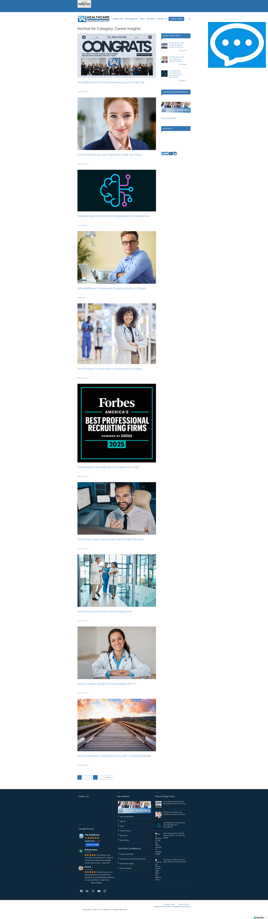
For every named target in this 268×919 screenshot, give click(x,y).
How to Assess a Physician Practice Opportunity (104, 611)
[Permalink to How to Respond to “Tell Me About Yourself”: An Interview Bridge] (116, 750)
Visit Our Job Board (126, 817)
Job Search (124, 835)
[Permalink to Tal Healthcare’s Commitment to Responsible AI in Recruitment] (116, 211)
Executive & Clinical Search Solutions (133, 859)
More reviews (96, 883)
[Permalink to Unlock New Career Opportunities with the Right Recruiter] (116, 534)
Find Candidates (131, 19)
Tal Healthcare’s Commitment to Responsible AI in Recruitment (113, 216)
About (142, 19)
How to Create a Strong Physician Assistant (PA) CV (106, 683)
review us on (91, 844)
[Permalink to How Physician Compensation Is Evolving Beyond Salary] (116, 363)
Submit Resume (125, 831)
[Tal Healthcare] (93, 19)
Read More (81, 92)
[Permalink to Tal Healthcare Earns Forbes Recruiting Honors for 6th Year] (116, 77)
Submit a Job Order (127, 854)
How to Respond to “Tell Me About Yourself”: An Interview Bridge (114, 755)
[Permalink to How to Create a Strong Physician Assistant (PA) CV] (116, 678)
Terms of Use (183, 904)
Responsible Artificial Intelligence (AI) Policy (173, 906)
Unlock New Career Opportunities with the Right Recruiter (110, 539)
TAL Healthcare (92, 834)
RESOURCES (151, 19)
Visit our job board (168, 118)
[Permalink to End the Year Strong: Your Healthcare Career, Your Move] (116, 149)
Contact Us (162, 19)
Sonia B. (88, 867)
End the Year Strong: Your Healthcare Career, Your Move (109, 154)
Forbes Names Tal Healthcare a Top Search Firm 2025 (108, 467)
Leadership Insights (127, 864)
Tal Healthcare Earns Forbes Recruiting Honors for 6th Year (111, 82)
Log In (122, 826)
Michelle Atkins (91, 850)
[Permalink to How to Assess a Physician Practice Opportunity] (116, 606)
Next (107, 777)
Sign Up (123, 821)
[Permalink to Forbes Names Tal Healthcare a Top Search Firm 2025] (116, 462)
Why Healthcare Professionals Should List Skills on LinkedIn (111, 288)
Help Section (124, 840)
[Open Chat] (237, 45)
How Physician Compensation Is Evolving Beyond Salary (109, 368)
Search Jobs (118, 19)
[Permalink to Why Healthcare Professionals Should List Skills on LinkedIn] (116, 283)
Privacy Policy (169, 904)
